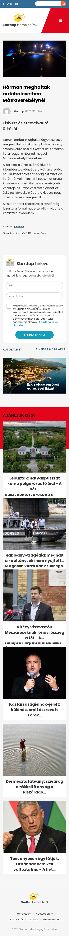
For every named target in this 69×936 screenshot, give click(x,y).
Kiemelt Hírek (33, 111)
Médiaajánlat (51, 919)
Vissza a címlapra (52, 349)
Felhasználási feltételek (24, 919)
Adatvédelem (44, 914)
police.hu (19, 226)
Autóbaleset (12, 349)
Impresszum (23, 914)
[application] (34, 376)
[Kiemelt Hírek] (22, 20)
